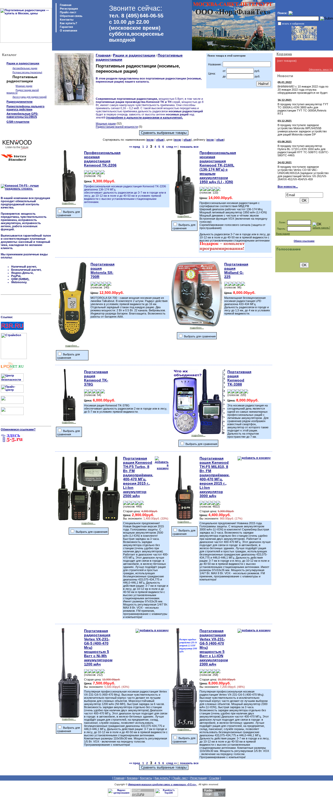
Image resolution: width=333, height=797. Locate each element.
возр (150, 139)
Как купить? (68, 23)
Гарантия (66, 26)
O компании (68, 30)
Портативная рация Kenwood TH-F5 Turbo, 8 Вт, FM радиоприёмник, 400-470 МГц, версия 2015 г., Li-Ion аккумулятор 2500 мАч (138, 477)
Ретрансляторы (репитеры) (27, 72)
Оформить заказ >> (320, 69)
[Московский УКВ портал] (12, 402)
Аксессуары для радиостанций (29, 97)
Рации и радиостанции (23, 63)
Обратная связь (70, 15)
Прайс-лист (67, 12)
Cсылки (214, 778)
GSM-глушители (18, 121)
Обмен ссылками (304, 241)
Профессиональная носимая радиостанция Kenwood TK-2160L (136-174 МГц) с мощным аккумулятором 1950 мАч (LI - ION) (218, 167)
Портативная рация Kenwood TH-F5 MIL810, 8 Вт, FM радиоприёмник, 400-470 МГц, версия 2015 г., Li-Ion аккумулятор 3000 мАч (215, 477)
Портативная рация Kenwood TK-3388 (239, 378)
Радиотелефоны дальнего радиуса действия (25, 108)
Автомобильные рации (24, 68)
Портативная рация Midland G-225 (236, 270)
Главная (65, 5)
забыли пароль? (321, 227)
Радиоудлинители (20, 101)
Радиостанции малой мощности (117, 126)
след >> (171, 146)
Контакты (66, 19)
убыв (160, 139)
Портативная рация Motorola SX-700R (102, 270)
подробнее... (69, 203)
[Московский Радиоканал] (12, 414)
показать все (189, 146)
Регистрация (69, 8)
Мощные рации (24, 86)
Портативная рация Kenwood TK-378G (96, 378)
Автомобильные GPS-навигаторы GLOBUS (22, 115)
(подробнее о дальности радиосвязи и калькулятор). (144, 117)
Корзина (284, 54)
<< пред (134, 146)
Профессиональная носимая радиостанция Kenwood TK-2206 (102, 159)
